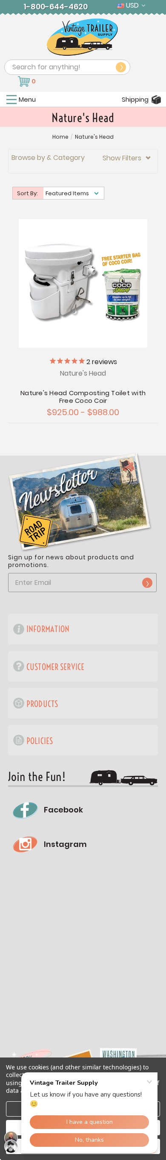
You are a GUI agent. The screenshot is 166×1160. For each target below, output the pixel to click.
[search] (121, 67)
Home (60, 137)
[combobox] (67, 67)
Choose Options (83, 282)
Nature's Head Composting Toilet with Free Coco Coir (83, 396)
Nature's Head (94, 137)
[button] (83, 161)
